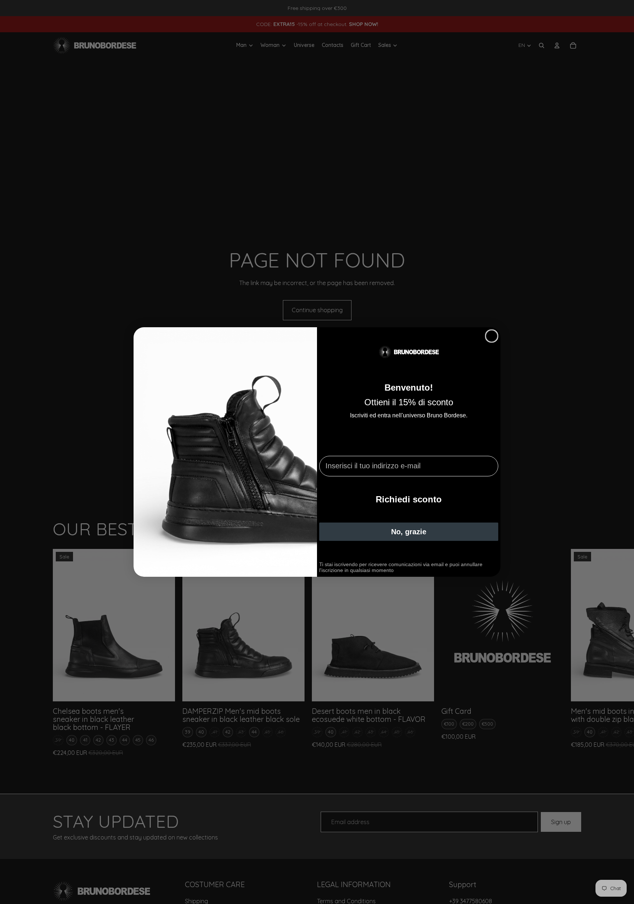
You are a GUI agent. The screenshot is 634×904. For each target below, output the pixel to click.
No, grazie (408, 532)
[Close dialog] (492, 336)
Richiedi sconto (409, 499)
